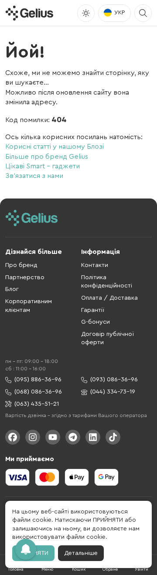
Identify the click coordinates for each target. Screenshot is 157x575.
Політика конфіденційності (106, 281)
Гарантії (92, 310)
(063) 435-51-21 (36, 404)
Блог (12, 289)
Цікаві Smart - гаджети (42, 166)
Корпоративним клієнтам (28, 305)
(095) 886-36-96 (37, 379)
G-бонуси (95, 322)
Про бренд (21, 265)
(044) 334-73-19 (112, 392)
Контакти (94, 265)
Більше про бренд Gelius (46, 156)
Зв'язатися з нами (34, 175)
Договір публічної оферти (107, 338)
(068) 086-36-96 (38, 392)
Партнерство (24, 277)
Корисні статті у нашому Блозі (54, 146)
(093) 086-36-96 (114, 379)
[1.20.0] (29, 13)
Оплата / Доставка (109, 298)
